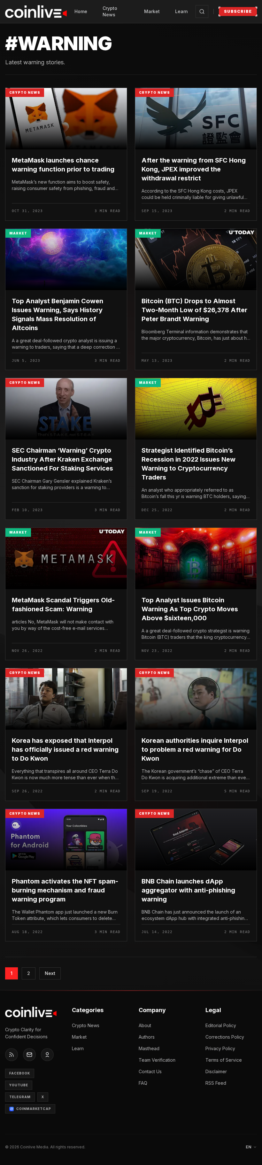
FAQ (143, 1083)
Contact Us (150, 1071)
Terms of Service (223, 1060)
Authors (147, 1037)
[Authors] (47, 1054)
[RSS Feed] (11, 1054)
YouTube (18, 1085)
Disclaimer (216, 1071)
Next (50, 973)
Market (152, 11)
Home (80, 11)
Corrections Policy (224, 1037)
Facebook (19, 1073)
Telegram (20, 1097)
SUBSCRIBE (238, 11)
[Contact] (29, 1054)
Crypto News (110, 11)
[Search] (202, 11)
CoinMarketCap (33, 1109)
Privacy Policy (220, 1048)
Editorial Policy (220, 1025)
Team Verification (157, 1060)
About (145, 1025)
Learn (181, 11)
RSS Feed (215, 1083)
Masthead (149, 1048)
